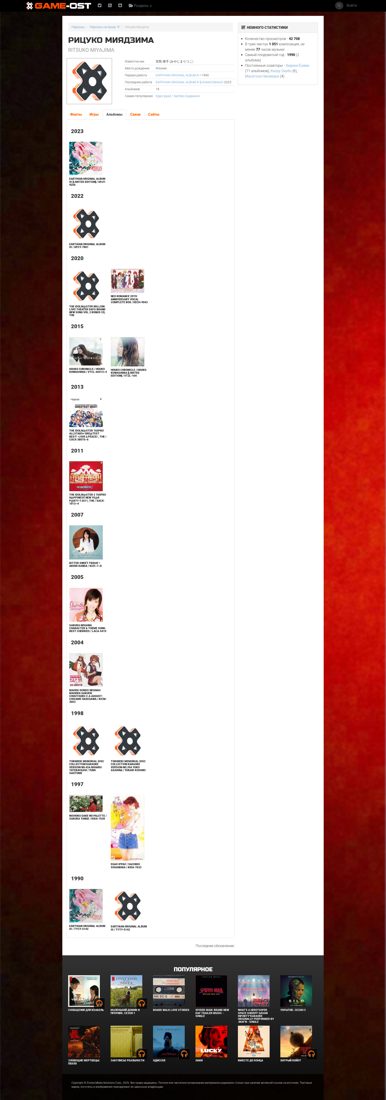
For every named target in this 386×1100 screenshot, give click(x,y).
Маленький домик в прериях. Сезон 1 (125, 1011)
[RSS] (110, 5)
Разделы (140, 6)
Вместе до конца (250, 1060)
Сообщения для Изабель (86, 1010)
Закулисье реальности (127, 1060)
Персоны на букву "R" (105, 27)
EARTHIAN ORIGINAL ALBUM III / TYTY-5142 (129, 928)
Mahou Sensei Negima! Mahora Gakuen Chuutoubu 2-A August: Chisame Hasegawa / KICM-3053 (88, 696)
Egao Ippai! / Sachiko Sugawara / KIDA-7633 (126, 866)
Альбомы (114, 114)
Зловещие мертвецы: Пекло (84, 1062)
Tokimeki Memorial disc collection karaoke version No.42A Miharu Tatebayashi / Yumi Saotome (86, 767)
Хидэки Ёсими (297, 65)
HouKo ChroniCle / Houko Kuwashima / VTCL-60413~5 (88, 370)
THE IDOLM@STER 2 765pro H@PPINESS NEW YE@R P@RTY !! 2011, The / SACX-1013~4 (87, 499)
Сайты (153, 114)
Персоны (78, 27)
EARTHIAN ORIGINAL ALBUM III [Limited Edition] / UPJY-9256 (87, 181)
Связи (135, 114)
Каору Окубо (281, 71)
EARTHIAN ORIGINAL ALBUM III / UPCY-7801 (87, 246)
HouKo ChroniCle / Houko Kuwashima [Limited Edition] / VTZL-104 (128, 372)
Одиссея (159, 1060)
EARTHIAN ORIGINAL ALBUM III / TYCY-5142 (87, 928)
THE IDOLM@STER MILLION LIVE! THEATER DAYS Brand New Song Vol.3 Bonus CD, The (87, 311)
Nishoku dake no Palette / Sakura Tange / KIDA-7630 (88, 817)
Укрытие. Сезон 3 (293, 1010)
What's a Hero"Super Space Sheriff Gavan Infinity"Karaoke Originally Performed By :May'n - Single (256, 1015)
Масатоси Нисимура (262, 76)
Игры (94, 114)
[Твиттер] (99, 5)
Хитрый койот (290, 1060)
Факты (76, 114)
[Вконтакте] (120, 5)
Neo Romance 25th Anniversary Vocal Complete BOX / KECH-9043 (129, 299)
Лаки (199, 1060)
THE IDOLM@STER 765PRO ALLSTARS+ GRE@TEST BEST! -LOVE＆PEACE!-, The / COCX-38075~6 (87, 435)
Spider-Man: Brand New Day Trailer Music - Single (212, 1012)
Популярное (193, 969)
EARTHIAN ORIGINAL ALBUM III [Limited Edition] (189, 82)
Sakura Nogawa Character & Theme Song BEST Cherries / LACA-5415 (87, 628)
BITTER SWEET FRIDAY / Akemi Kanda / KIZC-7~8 (85, 564)
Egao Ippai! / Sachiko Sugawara (178, 96)
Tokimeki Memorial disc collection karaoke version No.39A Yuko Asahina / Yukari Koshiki (128, 766)
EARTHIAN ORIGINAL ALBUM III (177, 75)
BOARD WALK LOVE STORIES (171, 1010)
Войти (352, 5)
